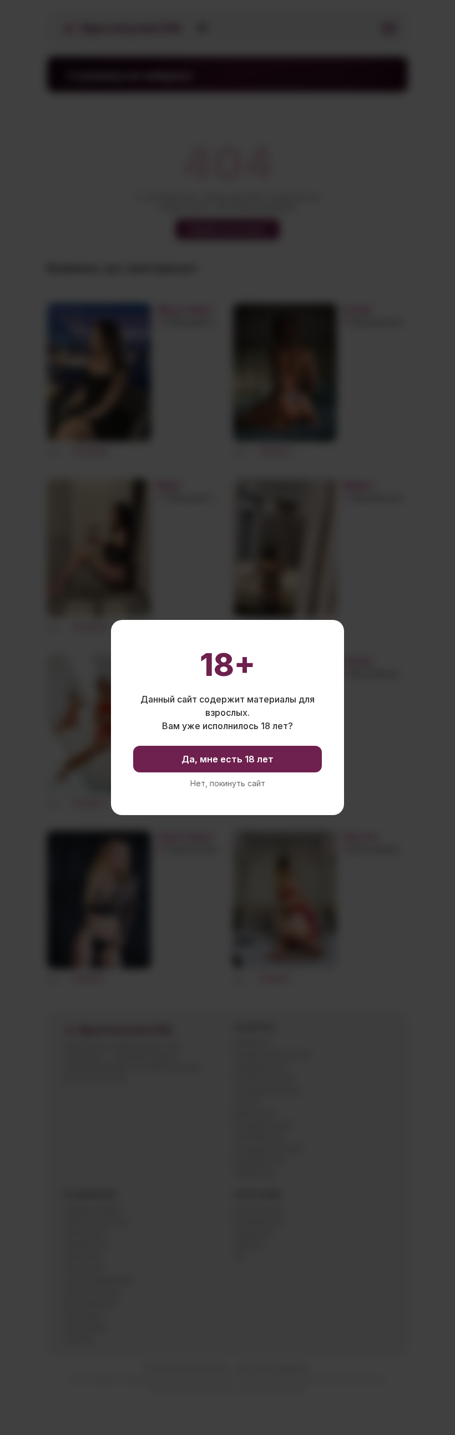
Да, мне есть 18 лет (227, 759)
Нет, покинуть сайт (227, 783)
